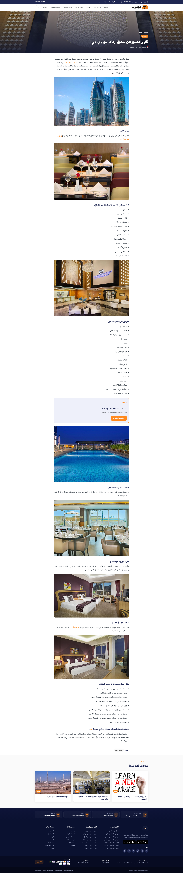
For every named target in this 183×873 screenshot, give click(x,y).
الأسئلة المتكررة (71, 834)
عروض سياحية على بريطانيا (90, 840)
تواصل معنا (72, 842)
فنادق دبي (144, 36)
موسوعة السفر (68, 7)
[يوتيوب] (133, 851)
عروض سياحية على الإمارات (90, 837)
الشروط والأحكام (71, 840)
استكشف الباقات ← (118, 418)
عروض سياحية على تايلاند (112, 848)
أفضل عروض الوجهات (113, 831)
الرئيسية (106, 7)
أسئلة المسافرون (55, 7)
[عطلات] (140, 7)
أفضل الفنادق (79, 7)
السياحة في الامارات (71, 62)
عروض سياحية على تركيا (91, 831)
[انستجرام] (138, 851)
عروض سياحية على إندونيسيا (111, 840)
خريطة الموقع (38, 870)
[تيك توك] (129, 851)
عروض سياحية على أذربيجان (111, 845)
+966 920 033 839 (40, 2)
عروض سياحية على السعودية (89, 842)
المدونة (45, 7)
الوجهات (89, 7)
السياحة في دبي (74, 627)
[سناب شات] (124, 851)
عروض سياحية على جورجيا (112, 842)
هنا (91, 729)
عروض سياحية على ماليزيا (112, 834)
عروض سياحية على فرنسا (90, 845)
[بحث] (37, 7)
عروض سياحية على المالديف (111, 837)
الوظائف (73, 845)
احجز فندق (97, 7)
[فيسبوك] (146, 851)
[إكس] (142, 851)
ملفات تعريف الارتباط (48, 870)
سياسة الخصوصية (70, 837)
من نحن (73, 831)
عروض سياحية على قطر (91, 848)
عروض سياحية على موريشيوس (89, 834)
